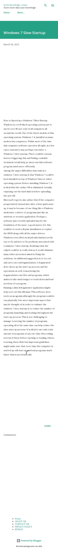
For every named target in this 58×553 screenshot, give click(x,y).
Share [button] (47, 425)
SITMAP (19, 529)
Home (7, 12)
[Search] (45, 5)
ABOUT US (20, 521)
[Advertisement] (29, 85)
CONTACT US (22, 524)
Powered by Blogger (30, 540)
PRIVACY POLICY (23, 526)
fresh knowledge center (16, 5)
